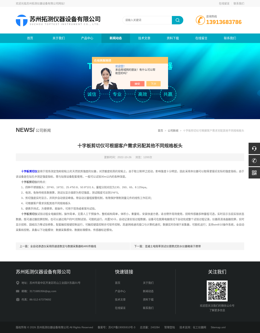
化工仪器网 (199, 327)
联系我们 (239, 3)
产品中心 (87, 38)
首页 (30, 38)
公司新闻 (173, 130)
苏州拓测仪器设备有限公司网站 (45, 3)
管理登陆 (169, 327)
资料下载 (173, 38)
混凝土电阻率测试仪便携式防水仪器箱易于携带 (173, 246)
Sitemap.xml (218, 327)
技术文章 (144, 38)
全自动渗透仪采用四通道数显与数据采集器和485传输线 (63, 246)
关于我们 (59, 38)
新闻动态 (116, 38)
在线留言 (224, 3)
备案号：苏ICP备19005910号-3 (116, 327)
